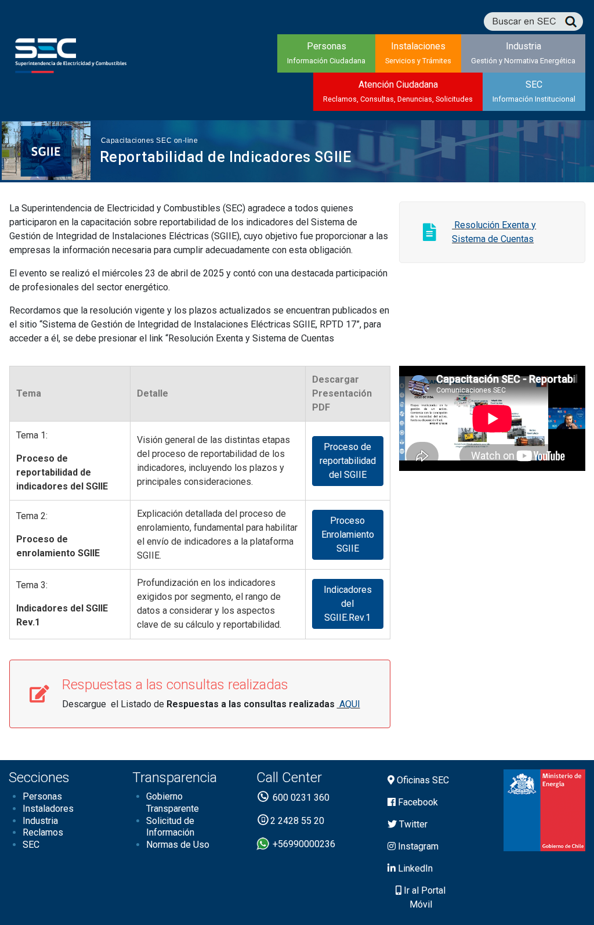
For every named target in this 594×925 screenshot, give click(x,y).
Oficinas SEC (421, 780)
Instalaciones (418, 53)
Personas (326, 53)
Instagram (417, 846)
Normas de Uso (177, 844)
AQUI (348, 704)
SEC (533, 91)
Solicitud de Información (170, 826)
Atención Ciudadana (398, 91)
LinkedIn (414, 868)
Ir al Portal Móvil (423, 897)
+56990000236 (302, 844)
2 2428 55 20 (297, 820)
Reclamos (43, 832)
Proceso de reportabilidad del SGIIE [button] (348, 460)
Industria (523, 53)
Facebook (417, 802)
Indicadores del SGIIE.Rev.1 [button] (348, 603)
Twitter (412, 824)
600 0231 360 (299, 797)
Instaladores (48, 808)
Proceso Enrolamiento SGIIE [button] (347, 534)
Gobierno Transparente (172, 802)
